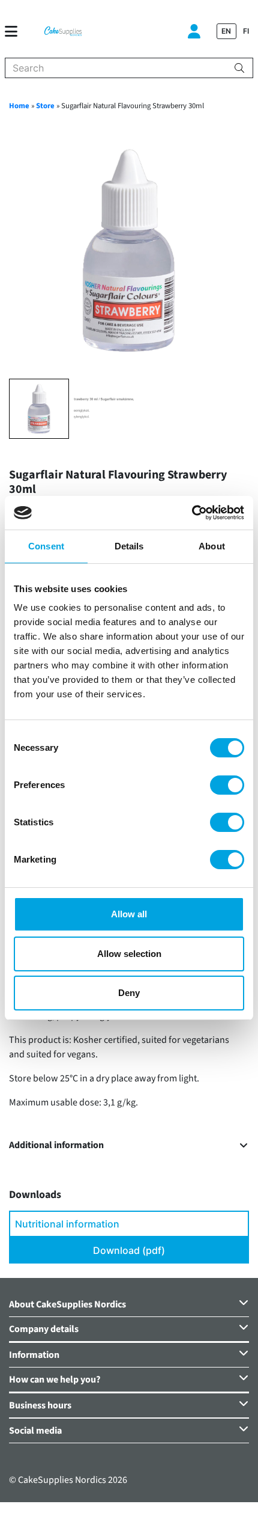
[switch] (227, 785)
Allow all (129, 914)
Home (19, 105)
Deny (129, 993)
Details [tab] (129, 546)
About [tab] (212, 546)
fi (246, 30)
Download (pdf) (129, 1250)
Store (45, 105)
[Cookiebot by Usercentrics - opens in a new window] (191, 513)
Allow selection (129, 954)
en (226, 30)
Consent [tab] (46, 546)
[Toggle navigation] (16, 31)
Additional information (56, 1145)
